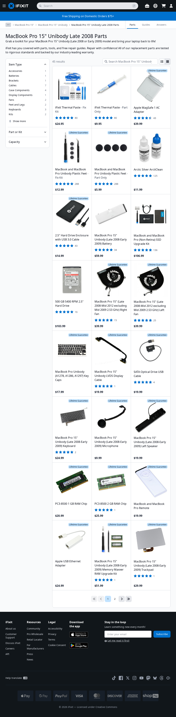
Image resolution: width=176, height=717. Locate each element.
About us (11, 628)
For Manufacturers (35, 646)
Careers (10, 648)
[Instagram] (135, 678)
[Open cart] (163, 5)
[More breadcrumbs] (8, 25)
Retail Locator (34, 639)
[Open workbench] (147, 5)
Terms (51, 639)
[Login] (171, 6)
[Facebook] (121, 678)
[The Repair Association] (168, 678)
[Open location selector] (155, 5)
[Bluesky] (155, 678)
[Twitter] (128, 678)
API (7, 654)
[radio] (162, 61)
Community (33, 628)
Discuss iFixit (13, 643)
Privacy (52, 634)
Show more (19, 121)
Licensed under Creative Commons (97, 707)
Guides (146, 24)
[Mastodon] (148, 678)
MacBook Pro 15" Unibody (53, 24)
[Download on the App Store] (78, 634)
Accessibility (55, 628)
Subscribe (162, 634)
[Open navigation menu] (4, 5)
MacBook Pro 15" (24, 24)
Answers (161, 24)
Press (30, 654)
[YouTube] (141, 678)
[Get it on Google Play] (78, 645)
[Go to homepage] (19, 6)
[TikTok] (114, 678)
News (30, 659)
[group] (164, 61)
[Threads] (162, 678)
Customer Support (11, 635)
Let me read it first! (118, 640)
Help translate (14, 678)
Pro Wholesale (35, 634)
